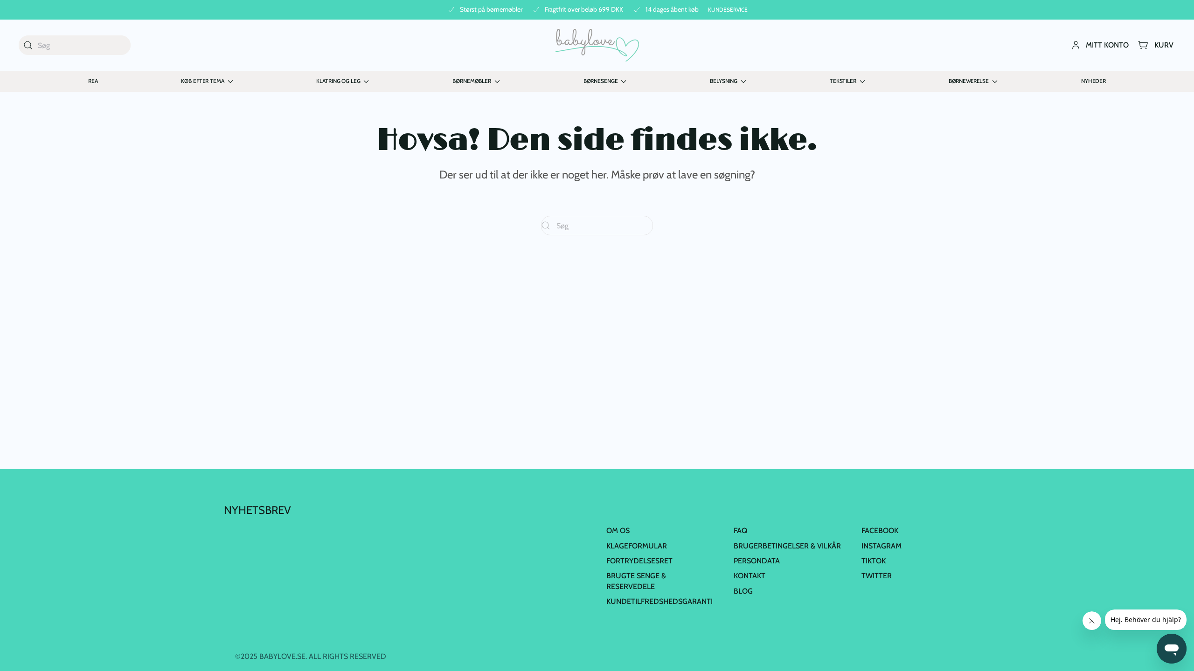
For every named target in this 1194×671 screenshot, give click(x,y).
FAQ (740, 530)
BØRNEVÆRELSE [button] (969, 80)
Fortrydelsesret (639, 560)
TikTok (873, 560)
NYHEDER (1093, 80)
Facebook (879, 530)
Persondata (757, 560)
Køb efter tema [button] (202, 80)
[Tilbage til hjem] (597, 45)
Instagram (881, 545)
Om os (618, 530)
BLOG (743, 591)
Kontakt (749, 575)
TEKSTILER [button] (843, 80)
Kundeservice (728, 9)
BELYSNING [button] (723, 80)
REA (93, 80)
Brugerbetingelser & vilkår (787, 545)
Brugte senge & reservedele (636, 580)
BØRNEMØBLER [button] (471, 80)
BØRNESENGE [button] (600, 80)
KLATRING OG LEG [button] (338, 80)
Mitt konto (1107, 45)
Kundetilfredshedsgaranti (659, 601)
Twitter (876, 575)
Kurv (1163, 45)
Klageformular (636, 545)
